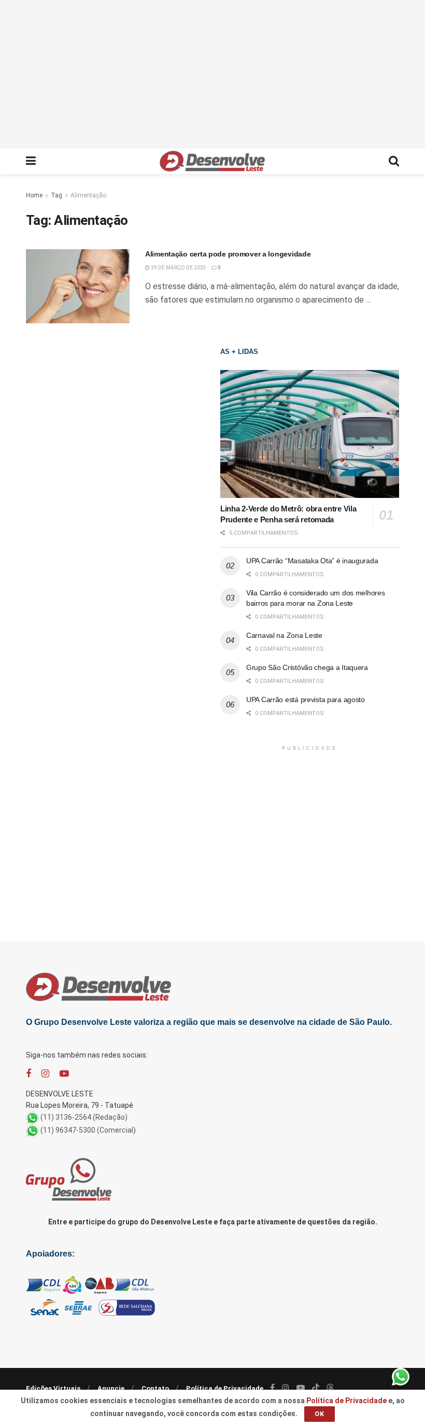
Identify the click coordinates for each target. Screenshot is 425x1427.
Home (34, 195)
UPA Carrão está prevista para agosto (305, 699)
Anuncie (110, 1388)
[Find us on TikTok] (315, 1388)
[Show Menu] (31, 161)
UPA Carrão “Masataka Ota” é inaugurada (312, 560)
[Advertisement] (212, 72)
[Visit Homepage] (212, 161)
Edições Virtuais (53, 1388)
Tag (56, 195)
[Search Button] (394, 161)
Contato (155, 1388)
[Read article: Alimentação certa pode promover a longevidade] (78, 286)
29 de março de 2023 (178, 267)
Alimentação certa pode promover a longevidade (227, 254)
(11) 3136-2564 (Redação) (84, 1117)
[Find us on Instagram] (45, 1074)
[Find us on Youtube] (64, 1074)
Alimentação (88, 195)
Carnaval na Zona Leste (284, 635)
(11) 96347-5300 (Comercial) (88, 1130)
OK (319, 1414)
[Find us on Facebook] (28, 1074)
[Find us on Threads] (330, 1388)
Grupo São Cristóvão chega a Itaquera (307, 667)
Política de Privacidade (224, 1388)
